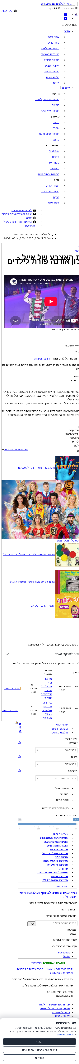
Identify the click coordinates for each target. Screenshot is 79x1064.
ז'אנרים (66, 87)
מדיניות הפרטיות (65, 1034)
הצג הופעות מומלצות (16, 449)
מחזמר (55, 139)
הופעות (55, 105)
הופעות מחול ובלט (49, 133)
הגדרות (39, 1057)
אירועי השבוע (52, 65)
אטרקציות (54, 151)
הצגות (56, 122)
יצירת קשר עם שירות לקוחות (17, 214)
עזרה (29, 218)
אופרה (56, 128)
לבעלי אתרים (62, 1016)
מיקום (74, 756)
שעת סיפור (53, 203)
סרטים (55, 156)
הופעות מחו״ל (51, 60)
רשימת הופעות (42, 358)
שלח (31, 923)
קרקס (56, 197)
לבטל (73, 933)
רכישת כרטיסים (12, 688)
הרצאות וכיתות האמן (48, 174)
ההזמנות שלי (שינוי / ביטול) (17, 221)
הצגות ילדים (52, 185)
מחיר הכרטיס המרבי (66, 815)
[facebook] (65, 14)
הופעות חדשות (51, 71)
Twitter (66, 956)
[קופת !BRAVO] (76, 14)
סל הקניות (7, 10)
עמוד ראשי (53, 37)
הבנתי (39, 1041)
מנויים (56, 83)
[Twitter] (65, 18)
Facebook (64, 952)
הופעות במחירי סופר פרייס (61, 915)
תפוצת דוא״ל (70, 896)
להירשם (71, 929)
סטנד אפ (54, 162)
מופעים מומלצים (50, 48)
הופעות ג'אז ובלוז (50, 110)
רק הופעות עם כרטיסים (55, 808)
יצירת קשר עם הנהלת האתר (55, 1008)
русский (30, 225)
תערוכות (54, 168)
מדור (67, 31)
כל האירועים (52, 77)
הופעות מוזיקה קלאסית (47, 99)
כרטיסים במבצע (50, 54)
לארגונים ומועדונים (22, 210)
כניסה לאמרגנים (61, 1012)
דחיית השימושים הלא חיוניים (39, 1049)
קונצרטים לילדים (50, 191)
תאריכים (72, 770)
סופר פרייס (53, 42)
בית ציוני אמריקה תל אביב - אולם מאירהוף (47, 710)
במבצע (64, 794)
